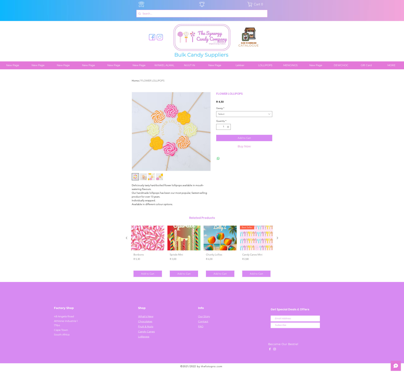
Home (135, 80)
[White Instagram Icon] (274, 349)
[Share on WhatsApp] (218, 158)
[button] (256, 4)
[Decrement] (219, 127)
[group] (202, 252)
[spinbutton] (223, 127)
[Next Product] (277, 238)
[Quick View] (147, 238)
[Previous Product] (126, 238)
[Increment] (228, 127)
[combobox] (244, 114)
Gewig (220, 108)
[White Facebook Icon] (270, 349)
